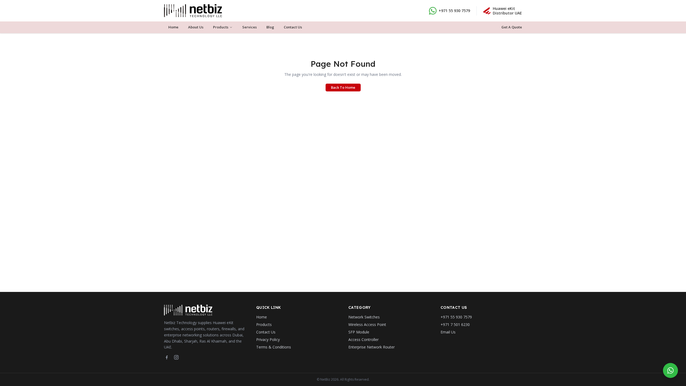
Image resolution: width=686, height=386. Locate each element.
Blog (270, 27)
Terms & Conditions (273, 347)
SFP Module (358, 332)
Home (173, 27)
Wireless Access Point (367, 324)
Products (220, 27)
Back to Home (343, 87)
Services (249, 27)
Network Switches (364, 317)
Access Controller (363, 339)
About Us (195, 27)
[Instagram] (176, 357)
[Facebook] (166, 357)
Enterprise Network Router (371, 347)
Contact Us (293, 27)
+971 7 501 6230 (455, 324)
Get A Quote (511, 27)
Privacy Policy (268, 339)
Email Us (448, 332)
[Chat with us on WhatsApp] (670, 370)
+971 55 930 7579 (454, 10)
